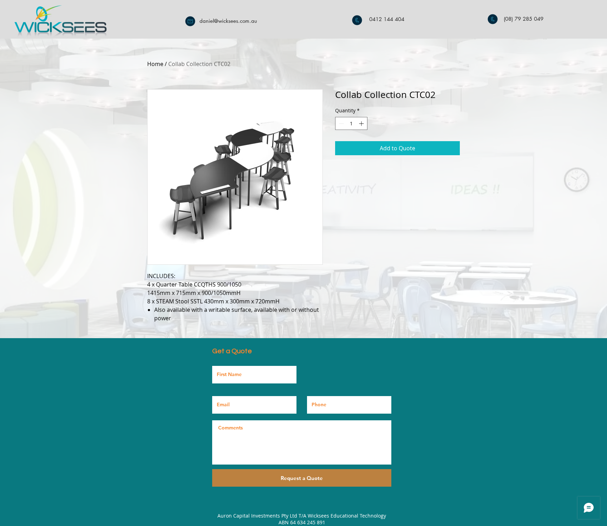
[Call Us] (357, 20)
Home (155, 64)
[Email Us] (190, 21)
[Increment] (362, 123)
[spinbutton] (351, 123)
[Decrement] (340, 123)
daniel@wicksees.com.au (228, 21)
